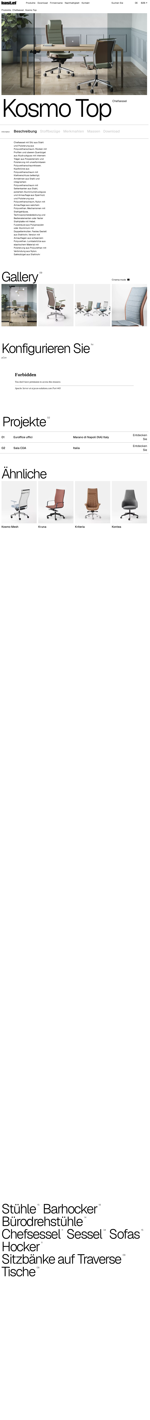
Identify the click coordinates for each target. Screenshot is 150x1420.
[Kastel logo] (9, 2)
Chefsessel (18, 10)
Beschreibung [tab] (25, 131)
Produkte (6, 10)
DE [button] (136, 2)
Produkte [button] (30, 2)
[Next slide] (140, 309)
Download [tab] (111, 131)
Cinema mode (119, 282)
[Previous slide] (8, 309)
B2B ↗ (144, 2)
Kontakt (86, 2)
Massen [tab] (93, 131)
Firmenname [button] (56, 2)
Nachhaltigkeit (72, 2)
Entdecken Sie (140, 440)
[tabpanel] (74, 200)
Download (43, 2)
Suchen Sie (117, 2)
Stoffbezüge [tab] (50, 131)
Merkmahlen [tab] (73, 131)
